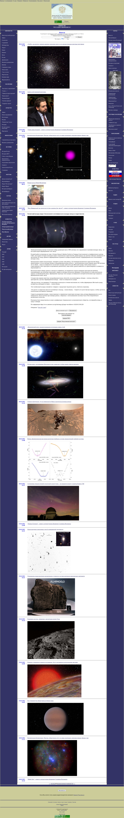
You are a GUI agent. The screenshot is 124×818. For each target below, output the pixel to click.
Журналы (111, 255)
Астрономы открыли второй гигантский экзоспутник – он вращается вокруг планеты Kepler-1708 (55, 483)
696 (63, 783)
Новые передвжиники (7, 114)
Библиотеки (111, 263)
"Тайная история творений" (8, 93)
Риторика (4, 124)
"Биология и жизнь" (113, 129)
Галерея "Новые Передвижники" (62, 804)
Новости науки (112, 295)
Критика (4, 64)
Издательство (5, 74)
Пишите (19, 0)
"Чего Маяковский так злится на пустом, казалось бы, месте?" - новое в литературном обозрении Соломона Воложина (61, 208)
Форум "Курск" (5, 186)
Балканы (4, 52)
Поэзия (3, 57)
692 (54, 783)
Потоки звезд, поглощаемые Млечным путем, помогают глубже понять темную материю (53, 364)
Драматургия (5, 59)
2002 (3, 256)
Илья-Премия (5, 232)
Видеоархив (5, 131)
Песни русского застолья (114, 213)
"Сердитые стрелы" (6, 103)
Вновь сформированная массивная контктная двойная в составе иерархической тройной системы (55, 439)
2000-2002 (115, 70)
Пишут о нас (112, 236)
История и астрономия (114, 63)
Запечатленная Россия (7, 167)
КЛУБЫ (9, 195)
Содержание (8, 0)
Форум (3, 244)
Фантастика (5, 241)
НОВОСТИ (115, 285)
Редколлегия (111, 227)
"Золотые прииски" (6, 100)
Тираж (110, 239)
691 (52, 783)
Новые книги (5, 69)
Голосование (33, 0)
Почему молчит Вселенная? (115, 40)
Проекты (111, 250)
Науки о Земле (112, 150)
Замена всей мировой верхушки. (36, 92)
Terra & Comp (42, 307)
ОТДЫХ (115, 203)
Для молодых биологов (115, 179)
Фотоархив (4, 266)
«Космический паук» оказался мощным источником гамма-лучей (46, 327)
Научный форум (6, 181)
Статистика (70, 802)
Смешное (111, 218)
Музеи (110, 208)
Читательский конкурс (7, 229)
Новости (25, 0)
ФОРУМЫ (8, 174)
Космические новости (114, 91)
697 (65, 783)
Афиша (3, 37)
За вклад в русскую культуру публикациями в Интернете (8, 223)
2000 (3, 261)
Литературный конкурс (8, 226)
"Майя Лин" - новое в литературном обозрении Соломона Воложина (47, 779)
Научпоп (111, 190)
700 (72, 783)
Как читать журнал (113, 234)
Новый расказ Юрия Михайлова (36, 182)
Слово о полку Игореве (7, 156)
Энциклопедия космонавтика (112, 94)
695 (61, 783)
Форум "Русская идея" (7, 183)
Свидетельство (60, 33)
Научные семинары (113, 110)
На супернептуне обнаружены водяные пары (40, 700)
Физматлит (111, 103)
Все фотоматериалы (6, 269)
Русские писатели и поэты (115, 258)
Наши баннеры (112, 281)
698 (68, 783)
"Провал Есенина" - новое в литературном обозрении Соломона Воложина (49, 523)
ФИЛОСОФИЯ (8, 135)
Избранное (111, 260)
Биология (111, 148)
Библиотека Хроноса (113, 187)
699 (70, 783)
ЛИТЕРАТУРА (8, 31)
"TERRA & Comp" (113, 122)
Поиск (110, 248)
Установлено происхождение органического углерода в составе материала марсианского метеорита (56, 576)
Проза (3, 55)
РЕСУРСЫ (115, 244)
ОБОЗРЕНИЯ (8, 84)
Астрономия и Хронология (8, 162)
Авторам (111, 229)
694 (59, 783)
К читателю (5, 40)
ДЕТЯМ (9, 236)
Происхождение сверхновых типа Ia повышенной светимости (45, 529)
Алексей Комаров (64, 810)
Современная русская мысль (8, 139)
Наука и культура (113, 68)
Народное (111, 215)
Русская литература (113, 162)
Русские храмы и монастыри (6, 127)
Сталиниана (5, 170)
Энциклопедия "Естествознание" (113, 98)
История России (6, 151)
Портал (2, 0)
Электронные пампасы (7, 239)
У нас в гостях (5, 72)
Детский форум (5, 191)
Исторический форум (7, 188)
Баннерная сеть (112, 278)
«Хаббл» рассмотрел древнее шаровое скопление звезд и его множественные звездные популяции (55, 44)
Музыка (4, 119)
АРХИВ (9, 249)
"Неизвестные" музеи (7, 122)
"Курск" (4, 47)
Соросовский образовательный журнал (115, 145)
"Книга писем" (5, 96)
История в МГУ (5, 153)
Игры (110, 210)
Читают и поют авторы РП (115, 199)
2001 (3, 259)
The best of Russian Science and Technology (115, 303)
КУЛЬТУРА (9, 108)
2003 (3, 254)
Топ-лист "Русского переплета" (113, 275)
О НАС (115, 222)
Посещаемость (112, 253)
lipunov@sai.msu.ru (79, 795)
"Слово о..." (4, 91)
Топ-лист (40, 0)
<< (49, 783)
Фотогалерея (5, 117)
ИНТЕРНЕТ (115, 270)
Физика (110, 157)
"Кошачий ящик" (6, 98)
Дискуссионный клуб (7, 179)
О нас (15, 0)
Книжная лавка (5, 77)
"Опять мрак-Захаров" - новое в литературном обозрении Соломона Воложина (50, 129)
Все (109, 290)
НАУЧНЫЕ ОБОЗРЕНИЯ (115, 114)
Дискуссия (46, 0)
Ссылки (65, 802)
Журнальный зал (6, 79)
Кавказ (3, 50)
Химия (110, 160)
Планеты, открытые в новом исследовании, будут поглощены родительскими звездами (52, 662)
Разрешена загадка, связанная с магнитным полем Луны (43, 619)
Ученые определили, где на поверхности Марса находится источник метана (49, 401)
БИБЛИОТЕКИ (115, 183)
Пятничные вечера (6, 200)
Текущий (4, 252)
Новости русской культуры (8, 35)
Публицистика (5, 45)
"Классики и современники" (8, 88)
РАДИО (115, 195)
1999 (3, 264)
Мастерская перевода (7, 214)
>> (74, 783)
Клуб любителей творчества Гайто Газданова (8, 207)
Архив (62, 802)
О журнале (111, 232)
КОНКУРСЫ (8, 219)
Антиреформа (112, 141)
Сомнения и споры (6, 67)
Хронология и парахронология (6, 159)
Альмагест (4, 165)
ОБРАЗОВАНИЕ (115, 133)
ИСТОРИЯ (8, 147)
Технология (111, 155)
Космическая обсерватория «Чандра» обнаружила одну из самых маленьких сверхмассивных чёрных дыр (57, 135)
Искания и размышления (7, 62)
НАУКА (115, 31)
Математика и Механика (114, 153)
